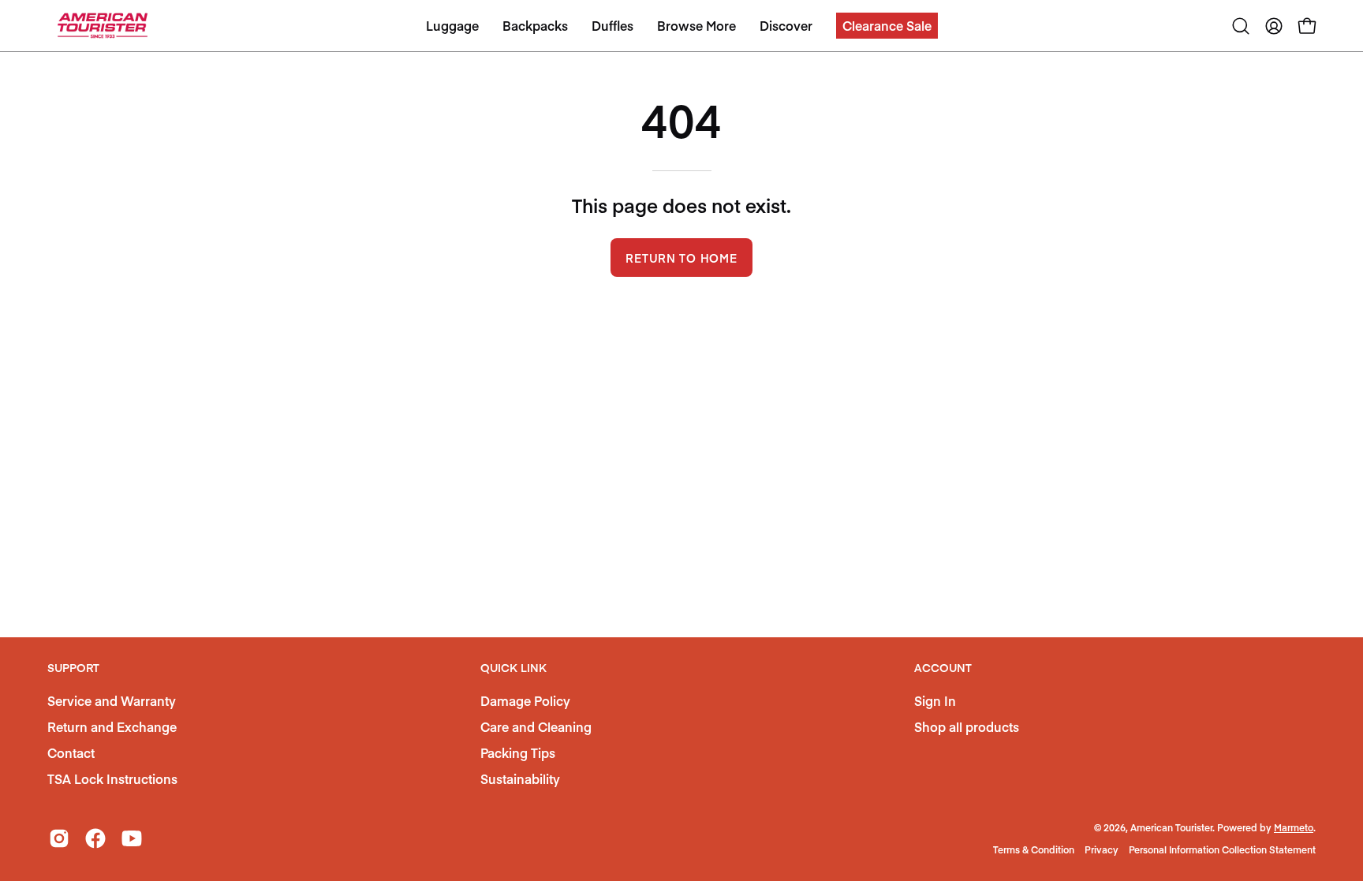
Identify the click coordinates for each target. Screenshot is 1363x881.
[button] (887, 25)
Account (943, 668)
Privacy (1101, 849)
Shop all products (966, 726)
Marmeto (1293, 827)
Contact (71, 752)
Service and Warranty (111, 700)
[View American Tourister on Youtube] (132, 838)
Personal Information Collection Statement (1222, 849)
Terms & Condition (1033, 849)
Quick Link (513, 668)
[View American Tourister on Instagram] (59, 838)
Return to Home (681, 258)
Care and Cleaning (536, 726)
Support (73, 668)
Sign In (935, 700)
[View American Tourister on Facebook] (95, 838)
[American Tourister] (102, 25)
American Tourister (1171, 827)
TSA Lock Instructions (112, 778)
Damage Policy (525, 700)
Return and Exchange (112, 726)
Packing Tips (517, 752)
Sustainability (520, 778)
